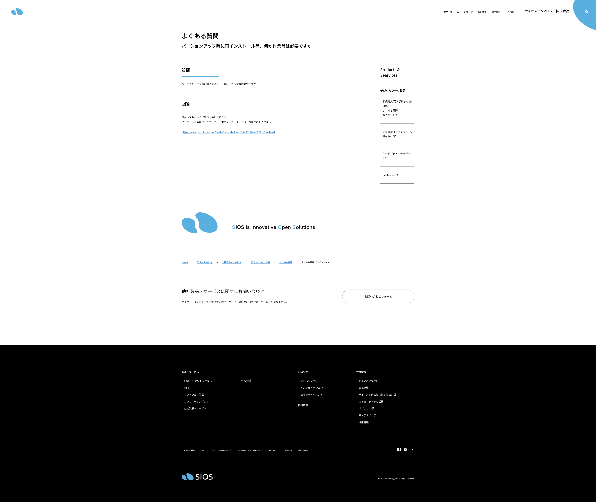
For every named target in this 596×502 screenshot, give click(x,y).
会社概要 (364, 387)
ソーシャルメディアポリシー (249, 450)
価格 (385, 106)
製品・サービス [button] (451, 11)
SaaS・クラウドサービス (198, 380)
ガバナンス (365, 408)
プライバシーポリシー (219, 450)
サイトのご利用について (192, 450)
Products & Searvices (390, 72)
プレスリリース (309, 380)
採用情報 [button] (496, 11)
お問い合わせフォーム (378, 296)
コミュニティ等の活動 (371, 401)
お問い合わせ (303, 450)
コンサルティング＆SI (196, 401)
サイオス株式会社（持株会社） (376, 394)
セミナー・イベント (311, 394)
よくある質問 (390, 110)
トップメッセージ (369, 380)
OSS (186, 387)
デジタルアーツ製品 (392, 90)
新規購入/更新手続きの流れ (398, 101)
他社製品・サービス (195, 408)
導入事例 (246, 380)
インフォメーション (311, 387)
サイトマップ (274, 450)
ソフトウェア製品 (194, 394)
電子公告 (288, 450)
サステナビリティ (368, 415)
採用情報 (364, 422)
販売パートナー (391, 115)
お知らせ (303, 372)
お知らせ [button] (468, 11)
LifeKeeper (389, 175)
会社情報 (361, 372)
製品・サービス (190, 372)
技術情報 (482, 11)
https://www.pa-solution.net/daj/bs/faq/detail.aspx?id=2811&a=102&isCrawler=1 (228, 132)
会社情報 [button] (510, 11)
